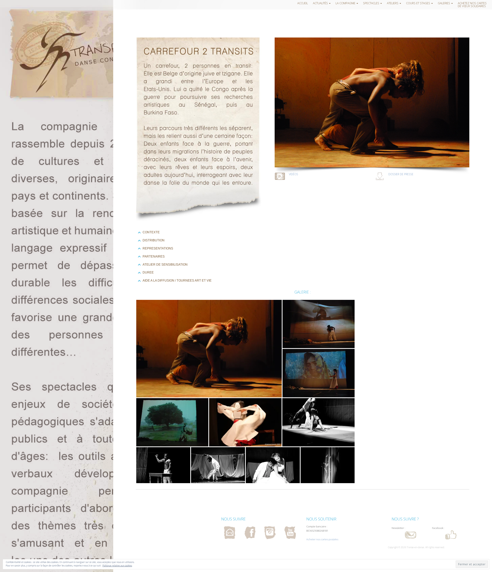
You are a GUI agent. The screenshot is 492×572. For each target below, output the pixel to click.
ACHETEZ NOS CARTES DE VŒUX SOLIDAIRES (472, 5)
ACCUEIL (302, 3)
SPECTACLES (371, 3)
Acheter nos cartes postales (322, 539)
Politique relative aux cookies (117, 565)
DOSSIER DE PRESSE (400, 174)
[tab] (302, 232)
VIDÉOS (293, 174)
